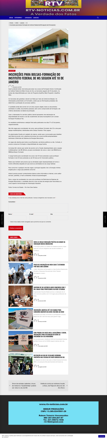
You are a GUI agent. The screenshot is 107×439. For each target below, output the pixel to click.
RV (13, 85)
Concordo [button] (101, 436)
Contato (36, 17)
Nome (10, 214)
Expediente (28, 17)
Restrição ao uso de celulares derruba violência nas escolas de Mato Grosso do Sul (49, 356)
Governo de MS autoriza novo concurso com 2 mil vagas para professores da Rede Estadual (49, 288)
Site (51, 214)
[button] (96, 436)
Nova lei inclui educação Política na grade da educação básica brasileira (49, 243)
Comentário (12, 202)
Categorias (18, 18)
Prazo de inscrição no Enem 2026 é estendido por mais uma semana (49, 265)
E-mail (31, 214)
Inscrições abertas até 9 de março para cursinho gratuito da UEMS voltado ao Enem (49, 311)
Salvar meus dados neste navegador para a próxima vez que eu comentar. (30, 221)
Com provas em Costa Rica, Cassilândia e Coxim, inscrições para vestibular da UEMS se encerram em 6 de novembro (50, 334)
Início (11, 17)
